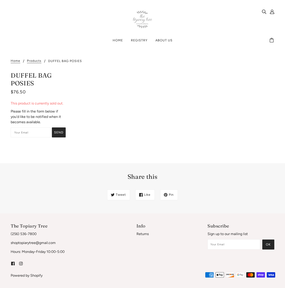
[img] (264, 11)
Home (15, 61)
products (34, 61)
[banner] (142, 19)
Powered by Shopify (27, 275)
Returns (142, 234)
